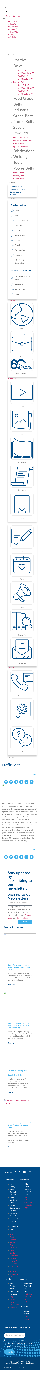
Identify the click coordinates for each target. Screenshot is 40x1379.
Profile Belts (23, 122)
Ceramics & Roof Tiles (14, 1220)
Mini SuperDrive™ (26, 73)
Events (12, 1286)
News (12, 1289)
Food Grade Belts (21, 138)
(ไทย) (11, 35)
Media (10, 523)
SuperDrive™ (23, 70)
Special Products (20, 147)
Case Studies (14, 1291)
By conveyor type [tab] (16, 187)
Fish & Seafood (13, 1191)
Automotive (14, 1226)
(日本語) (12, 37)
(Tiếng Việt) (13, 32)
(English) (12, 21)
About (26, 1311)
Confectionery (15, 1208)
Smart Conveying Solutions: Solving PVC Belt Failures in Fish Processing (18, 1025)
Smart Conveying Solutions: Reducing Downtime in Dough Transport (19, 967)
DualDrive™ (23, 76)
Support (11, 668)
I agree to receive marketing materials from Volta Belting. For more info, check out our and (19, 912)
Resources (12, 378)
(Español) (12, 24)
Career (26, 1314)
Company (11, 300)
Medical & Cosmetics (13, 1215)
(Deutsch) (13, 27)
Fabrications (23, 151)
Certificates (28, 1192)
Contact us (28, 1283)
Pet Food (13, 1195)
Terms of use (22, 918)
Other (12, 1229)
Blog (11, 1283)
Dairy (12, 1197)
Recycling (13, 1224)
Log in (26, 1194)
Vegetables (13, 1200)
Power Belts (23, 168)
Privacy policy (8, 1346)
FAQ (25, 1291)
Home (5, 757)
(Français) (12, 29)
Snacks (12, 1205)
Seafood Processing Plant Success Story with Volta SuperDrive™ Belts (18, 1073)
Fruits (12, 1203)
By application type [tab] (17, 189)
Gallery (26, 1184)
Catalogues (28, 1189)
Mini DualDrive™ (25, 79)
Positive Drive (19, 82)
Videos (26, 1186)
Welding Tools (19, 176)
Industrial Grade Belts (22, 141)
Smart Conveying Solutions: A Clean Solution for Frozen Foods (19, 1125)
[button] (6, 782)
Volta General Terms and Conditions (20, 1363)
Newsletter (13, 1294)
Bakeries (13, 1211)
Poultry (12, 1187)
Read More (11, 985)
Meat (12, 1184)
